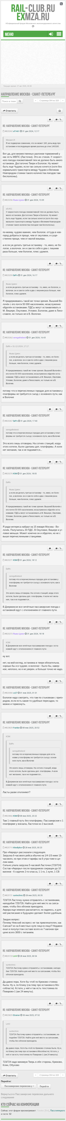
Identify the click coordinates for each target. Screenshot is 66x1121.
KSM (15, 473)
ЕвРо (15, 275)
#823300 (8, 692)
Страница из (49, 100)
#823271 (8, 560)
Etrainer (16, 1015)
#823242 (8, 131)
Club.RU (33, 8)
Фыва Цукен (18, 200)
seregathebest (19, 337)
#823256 (8, 200)
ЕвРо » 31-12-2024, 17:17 (17, 346)
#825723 (8, 956)
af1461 (16, 131)
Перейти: (6, 1081)
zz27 (15, 692)
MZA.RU (33, 16)
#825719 (8, 847)
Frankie (16, 727)
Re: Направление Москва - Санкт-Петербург (26, 126)
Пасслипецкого (57, 1110)
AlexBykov (17, 847)
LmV (15, 956)
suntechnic (18, 895)
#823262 (8, 337)
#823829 (8, 727)
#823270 (8, 473)
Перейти (44, 1086)
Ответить (10, 110)
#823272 (8, 633)
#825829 (8, 1015)
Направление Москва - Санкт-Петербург (28, 94)
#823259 (8, 275)
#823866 (8, 816)
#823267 (8, 421)
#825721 (8, 895)
